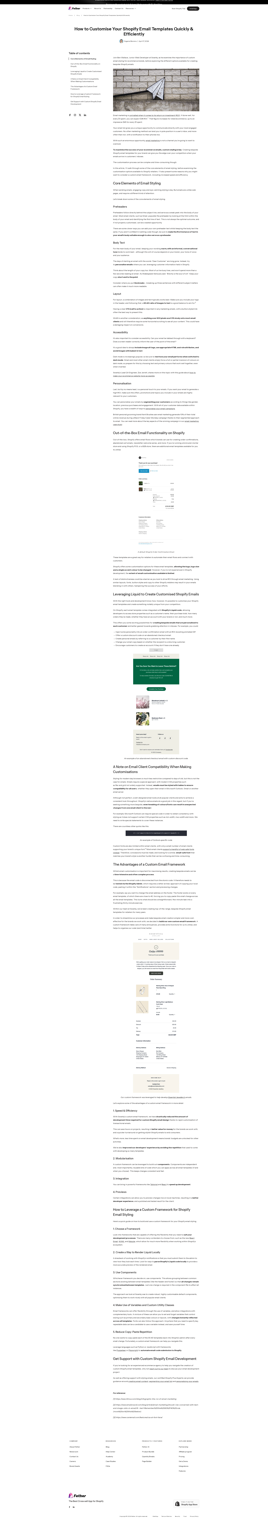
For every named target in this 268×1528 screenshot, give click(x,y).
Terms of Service (166, 1516)
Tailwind (154, 1184)
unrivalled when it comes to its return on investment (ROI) (154, 115)
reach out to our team (158, 1369)
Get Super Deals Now (167, 2)
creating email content (138, 1381)
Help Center (110, 1452)
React (164, 1184)
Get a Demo (183, 1461)
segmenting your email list (160, 1381)
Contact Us (74, 1456)
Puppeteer (121, 1350)
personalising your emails (187, 1381)
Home (71, 15)
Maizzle (132, 1241)
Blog (78, 15)
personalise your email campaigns (160, 409)
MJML (121, 1241)
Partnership (183, 1447)
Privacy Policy (194, 1516)
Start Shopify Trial (178, 8)
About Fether (75, 1447)
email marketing (153, 140)
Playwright (133, 1350)
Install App (193, 9)
